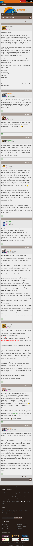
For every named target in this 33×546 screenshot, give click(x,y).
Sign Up (30, 1)
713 (12, 143)
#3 (31, 114)
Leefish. (21, 542)
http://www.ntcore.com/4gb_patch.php (10, 340)
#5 (31, 162)
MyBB (7, 542)
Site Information (22, 524)
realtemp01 (10, 511)
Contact (5, 526)
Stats (3, 507)
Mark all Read (21, 528)
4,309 (13, 96)
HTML (24, 542)
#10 (31, 425)
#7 (31, 247)
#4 (31, 137)
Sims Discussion (9, 14)
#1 (31, 24)
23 (10, 29)
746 (13, 168)
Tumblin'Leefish (22, 526)
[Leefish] (16, 10)
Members (5, 524)
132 (12, 224)
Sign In (23, 1)
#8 (31, 322)
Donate (5, 528)
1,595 (13, 391)
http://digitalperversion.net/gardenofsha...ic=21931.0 (14, 337)
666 (12, 119)
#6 (31, 219)
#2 (31, 90)
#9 (31, 385)
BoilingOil (29, 315)
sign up (23, 501)
